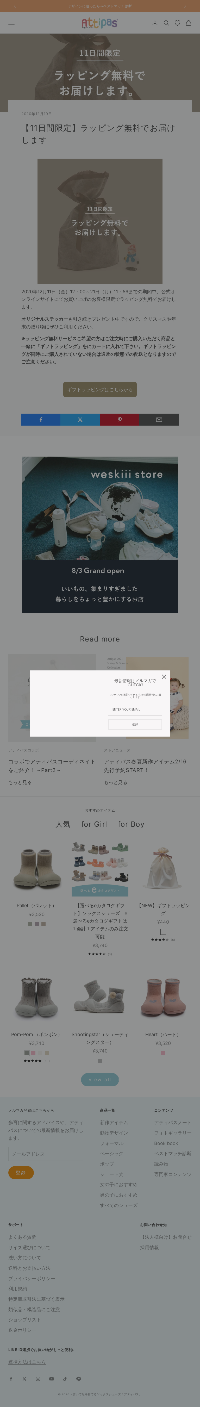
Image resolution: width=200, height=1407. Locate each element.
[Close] (164, 676)
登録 (135, 724)
